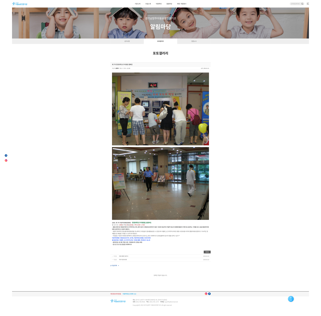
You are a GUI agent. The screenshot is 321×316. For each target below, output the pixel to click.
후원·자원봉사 (181, 4)
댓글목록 (114, 265)
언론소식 (194, 41)
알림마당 (169, 4)
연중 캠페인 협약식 (123, 256)
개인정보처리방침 (115, 294)
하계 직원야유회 (123, 259)
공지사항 (127, 41)
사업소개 (148, 4)
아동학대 (159, 4)
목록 (206, 252)
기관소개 (137, 4)
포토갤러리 (160, 41)
